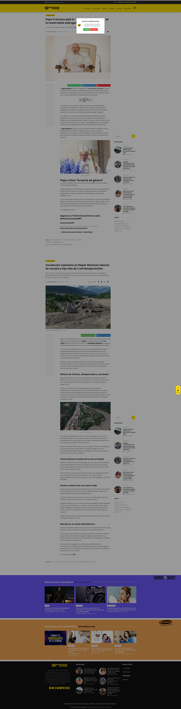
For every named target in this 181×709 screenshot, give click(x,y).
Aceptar (86, 29)
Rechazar (94, 29)
